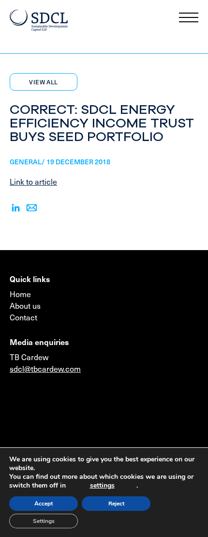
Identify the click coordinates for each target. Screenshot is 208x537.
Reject (116, 503)
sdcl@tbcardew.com (45, 368)
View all (43, 82)
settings (102, 485)
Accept (43, 503)
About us (25, 305)
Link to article (33, 181)
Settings (44, 521)
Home (20, 294)
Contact (23, 317)
